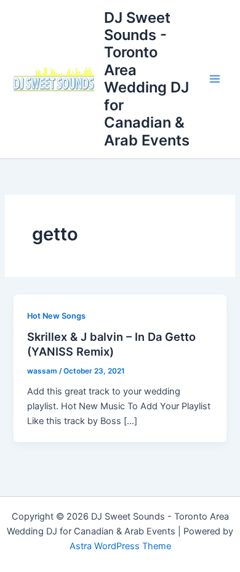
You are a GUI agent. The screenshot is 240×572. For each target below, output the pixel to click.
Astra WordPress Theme (120, 546)
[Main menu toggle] (215, 79)
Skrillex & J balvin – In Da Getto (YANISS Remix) (111, 344)
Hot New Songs (56, 316)
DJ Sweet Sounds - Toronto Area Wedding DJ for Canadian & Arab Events (147, 79)
